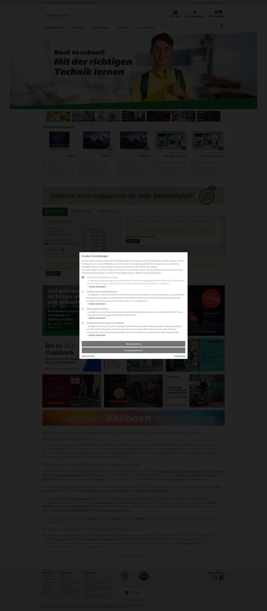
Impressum (179, 356)
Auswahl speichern (133, 350)
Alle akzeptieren (134, 344)
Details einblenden (97, 286)
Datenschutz (88, 356)
